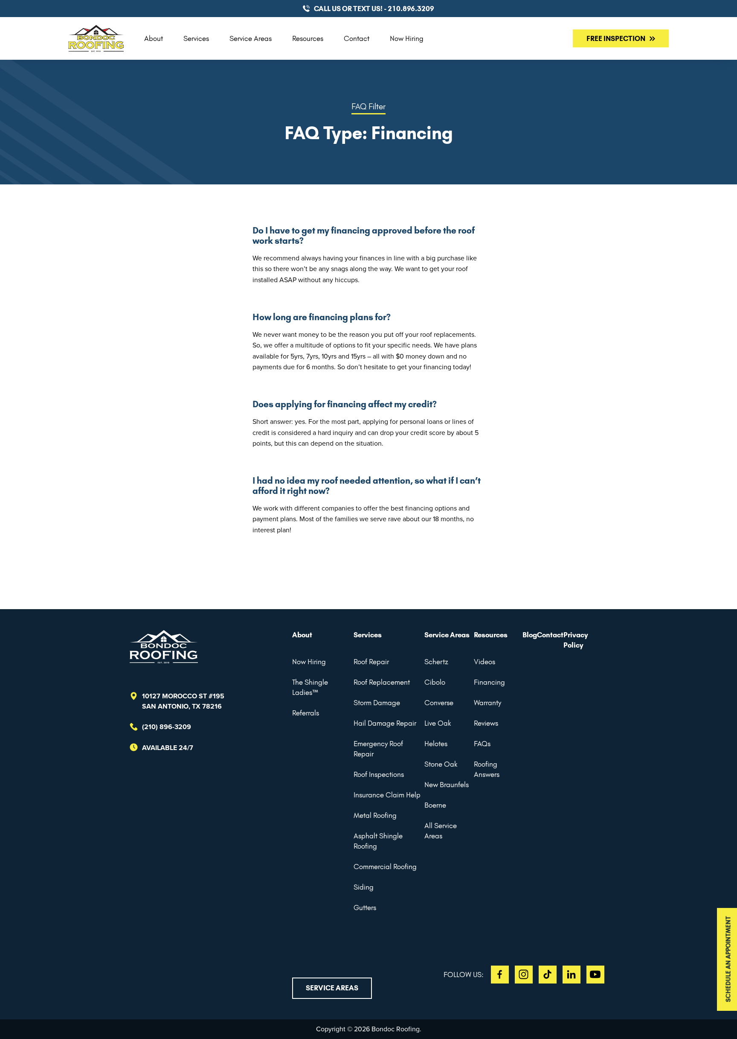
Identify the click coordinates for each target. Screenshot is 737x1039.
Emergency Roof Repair (378, 748)
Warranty (487, 702)
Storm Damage (377, 702)
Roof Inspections (379, 774)
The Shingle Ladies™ (310, 687)
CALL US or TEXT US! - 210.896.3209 (374, 8)
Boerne (435, 805)
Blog (529, 634)
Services (196, 38)
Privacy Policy (575, 639)
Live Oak (437, 723)
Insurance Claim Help (387, 795)
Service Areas (250, 38)
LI (571, 975)
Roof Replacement (382, 682)
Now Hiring (407, 38)
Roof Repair (371, 661)
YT (595, 975)
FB (500, 975)
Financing (489, 682)
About (153, 38)
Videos (484, 661)
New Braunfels (446, 784)
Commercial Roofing (385, 866)
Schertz (436, 661)
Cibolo (434, 682)
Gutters (365, 907)
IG (524, 975)
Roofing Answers (486, 769)
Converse (438, 702)
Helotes (435, 743)
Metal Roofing (375, 815)
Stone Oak (440, 764)
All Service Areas (440, 830)
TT (548, 975)
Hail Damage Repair (385, 723)
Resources (307, 38)
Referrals (305, 713)
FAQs (482, 743)
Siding (364, 887)
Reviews (486, 723)
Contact (356, 38)
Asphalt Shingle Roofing (378, 841)
